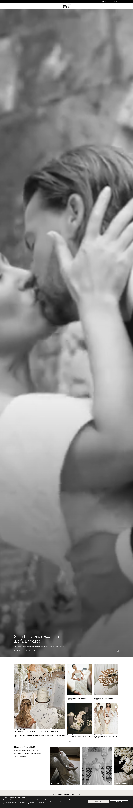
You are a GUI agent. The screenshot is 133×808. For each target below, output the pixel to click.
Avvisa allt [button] (119, 801)
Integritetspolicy (62, 801)
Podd (110, 6)
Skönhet (71, 662)
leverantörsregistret (20, 756)
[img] (66, 6)
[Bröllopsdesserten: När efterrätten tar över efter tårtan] (106, 682)
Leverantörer (104, 6)
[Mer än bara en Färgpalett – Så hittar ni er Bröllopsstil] (39, 701)
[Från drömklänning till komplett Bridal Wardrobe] (79, 682)
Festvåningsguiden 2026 (105, 1)
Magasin (115, 6)
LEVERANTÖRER (29, 650)
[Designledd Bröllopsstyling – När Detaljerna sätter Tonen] (79, 721)
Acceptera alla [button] (98, 801)
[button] (112, 788)
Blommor (31, 662)
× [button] (131, 797)
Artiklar (95, 6)
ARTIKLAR (17, 650)
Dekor (38, 662)
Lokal (44, 662)
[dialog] (66, 802)
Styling (64, 662)
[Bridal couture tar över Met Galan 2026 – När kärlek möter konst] (106, 721)
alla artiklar (66, 741)
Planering (57, 662)
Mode (49, 662)
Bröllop (23, 662)
